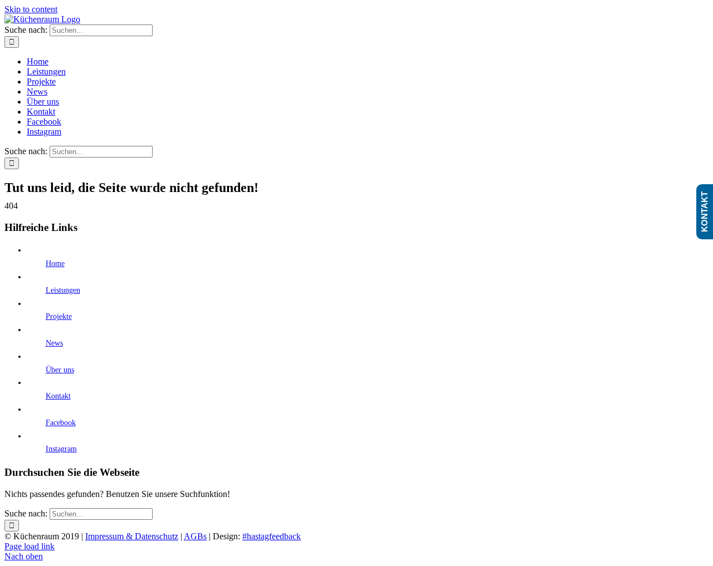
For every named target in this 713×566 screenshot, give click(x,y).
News (54, 343)
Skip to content (30, 9)
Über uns (60, 370)
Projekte (59, 316)
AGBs (195, 536)
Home (55, 263)
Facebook (61, 423)
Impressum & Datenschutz (131, 536)
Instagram (61, 449)
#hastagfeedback (271, 536)
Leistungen (63, 290)
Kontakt (58, 396)
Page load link (29, 546)
